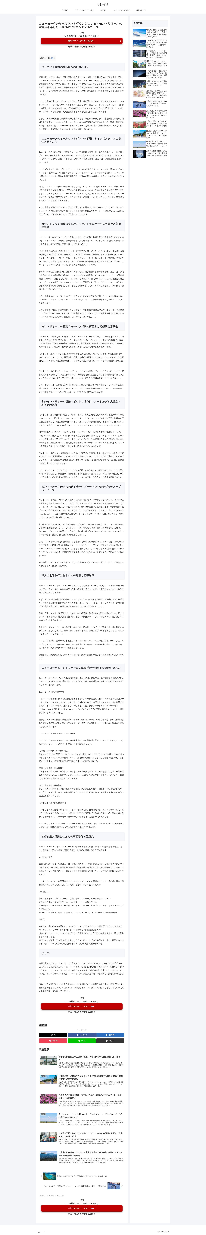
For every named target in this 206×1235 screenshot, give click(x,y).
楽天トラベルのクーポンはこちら (81, 41)
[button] (110, 1040)
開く (53, 58)
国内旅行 (43, 1025)
